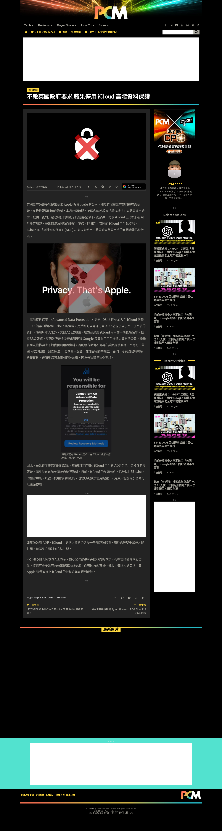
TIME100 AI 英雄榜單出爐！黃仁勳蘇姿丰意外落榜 (173, 298)
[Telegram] (103, 186)
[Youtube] (176, 25)
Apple (37, 597)
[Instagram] (171, 25)
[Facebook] (165, 25)
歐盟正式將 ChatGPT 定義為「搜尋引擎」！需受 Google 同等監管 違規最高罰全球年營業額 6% (174, 252)
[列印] (116, 186)
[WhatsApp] (96, 186)
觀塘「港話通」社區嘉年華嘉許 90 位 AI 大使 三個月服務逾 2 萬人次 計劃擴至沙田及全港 (176, 339)
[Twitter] (193, 25)
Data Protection (57, 597)
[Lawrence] (174, 169)
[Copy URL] (109, 186)
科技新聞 (33, 89)
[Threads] (182, 25)
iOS (44, 597)
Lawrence (41, 186)
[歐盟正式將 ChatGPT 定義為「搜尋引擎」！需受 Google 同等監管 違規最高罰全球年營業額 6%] (174, 232)
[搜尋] (196, 32)
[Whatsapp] (187, 25)
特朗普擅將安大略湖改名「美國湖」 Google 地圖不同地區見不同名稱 (174, 318)
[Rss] (198, 25)
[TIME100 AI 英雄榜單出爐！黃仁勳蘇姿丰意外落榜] (174, 280)
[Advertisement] (111, 58)
